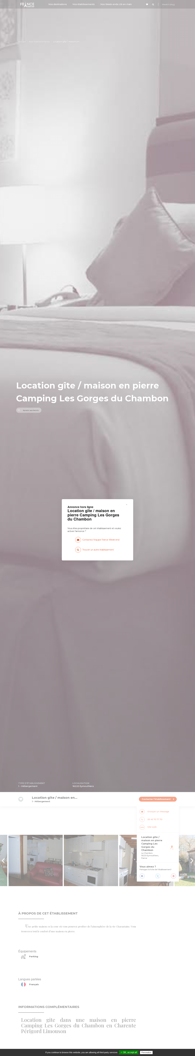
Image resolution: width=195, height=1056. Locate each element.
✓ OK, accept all (128, 1052)
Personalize (146, 1052)
